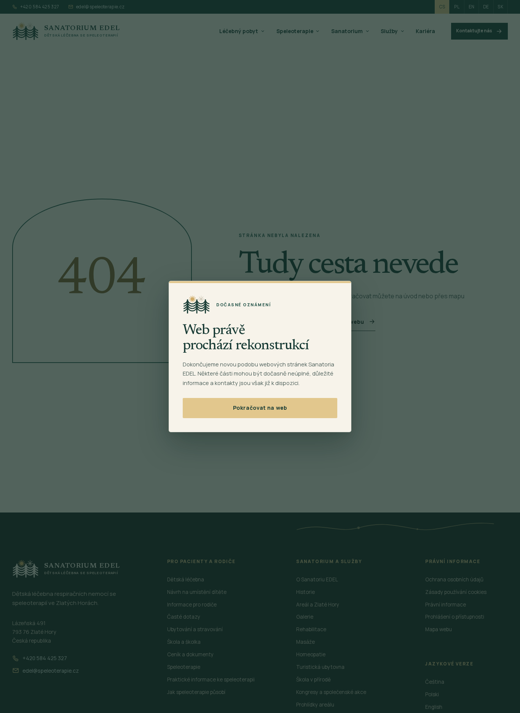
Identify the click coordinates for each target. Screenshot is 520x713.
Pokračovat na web (260, 407)
